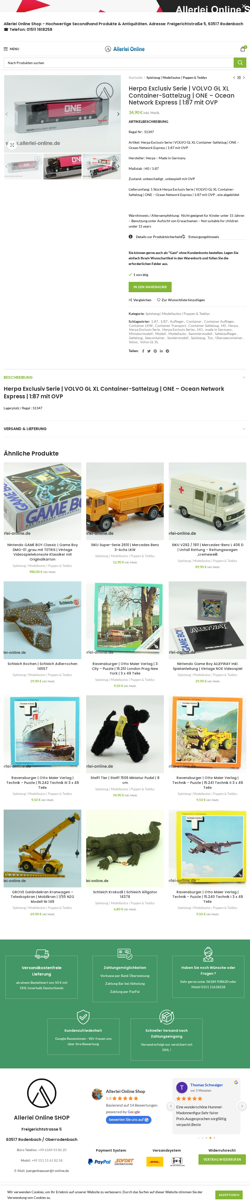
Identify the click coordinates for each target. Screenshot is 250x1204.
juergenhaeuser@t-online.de (47, 1171)
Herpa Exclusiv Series (178, 330)
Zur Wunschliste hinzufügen (183, 300)
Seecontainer (155, 338)
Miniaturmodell (141, 334)
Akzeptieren (229, 1195)
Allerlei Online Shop (125, 1091)
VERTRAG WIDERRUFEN (222, 1159)
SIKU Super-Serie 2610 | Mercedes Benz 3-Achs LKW (125, 547)
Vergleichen (142, 300)
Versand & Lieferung (25, 429)
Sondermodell (177, 338)
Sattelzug (136, 338)
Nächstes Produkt (243, 77)
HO (200, 330)
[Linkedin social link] (161, 351)
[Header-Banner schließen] (244, 6)
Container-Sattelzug (203, 326)
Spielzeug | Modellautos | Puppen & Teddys (176, 78)
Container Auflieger (219, 321)
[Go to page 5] (214, 1137)
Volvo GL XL (149, 342)
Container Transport (170, 326)
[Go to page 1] (198, 1137)
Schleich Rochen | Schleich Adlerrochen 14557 (42, 666)
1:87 (154, 321)
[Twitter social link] (149, 351)
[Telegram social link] (167, 351)
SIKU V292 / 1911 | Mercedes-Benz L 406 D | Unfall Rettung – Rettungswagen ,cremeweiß (207, 549)
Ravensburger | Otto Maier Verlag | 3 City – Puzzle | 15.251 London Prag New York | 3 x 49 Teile (125, 668)
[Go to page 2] (202, 1138)
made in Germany (218, 330)
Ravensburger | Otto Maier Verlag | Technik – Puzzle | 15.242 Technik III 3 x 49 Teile (42, 782)
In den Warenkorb (150, 287)
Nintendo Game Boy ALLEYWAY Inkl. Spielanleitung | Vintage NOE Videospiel (207, 666)
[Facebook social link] (143, 351)
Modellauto (177, 334)
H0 (223, 326)
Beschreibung (18, 377)
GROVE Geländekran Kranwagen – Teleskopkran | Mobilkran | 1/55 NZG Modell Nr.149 (42, 897)
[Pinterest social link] (155, 351)
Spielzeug (198, 338)
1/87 (163, 321)
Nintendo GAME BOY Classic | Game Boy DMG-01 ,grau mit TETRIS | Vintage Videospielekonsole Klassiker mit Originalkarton (42, 552)
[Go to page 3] (207, 1138)
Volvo (133, 342)
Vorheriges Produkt (234, 77)
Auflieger (177, 321)
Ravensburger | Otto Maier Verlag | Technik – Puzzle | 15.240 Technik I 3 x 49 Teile (207, 897)
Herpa (233, 326)
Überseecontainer (228, 338)
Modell (160, 334)
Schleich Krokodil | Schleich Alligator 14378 (125, 894)
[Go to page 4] (210, 1138)
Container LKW (141, 326)
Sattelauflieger (226, 334)
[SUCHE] (240, 62)
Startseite (136, 78)
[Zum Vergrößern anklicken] (12, 145)
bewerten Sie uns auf (126, 1119)
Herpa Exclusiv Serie (144, 330)
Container (194, 321)
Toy (210, 338)
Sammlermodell (200, 334)
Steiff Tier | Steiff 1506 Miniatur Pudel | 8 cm (125, 780)
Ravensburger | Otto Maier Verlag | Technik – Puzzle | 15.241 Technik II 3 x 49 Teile (207, 782)
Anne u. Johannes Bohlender (214, 1084)
